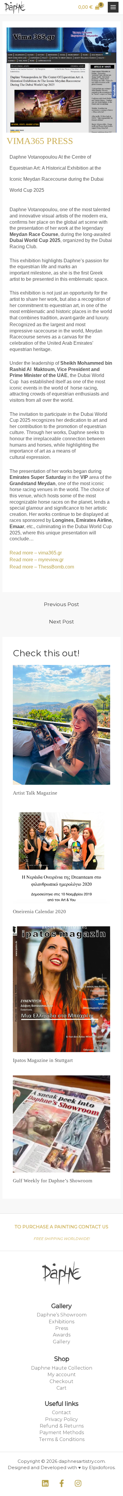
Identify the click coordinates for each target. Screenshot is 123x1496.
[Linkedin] (45, 1483)
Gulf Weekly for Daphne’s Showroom (52, 1181)
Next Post (61, 622)
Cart (61, 1388)
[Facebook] (61, 1483)
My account (61, 1374)
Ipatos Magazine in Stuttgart (43, 1060)
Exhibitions (61, 1322)
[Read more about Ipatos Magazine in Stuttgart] (61, 988)
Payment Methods (61, 1432)
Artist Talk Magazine (35, 793)
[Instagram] (78, 1483)
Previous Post (61, 604)
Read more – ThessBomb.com (42, 566)
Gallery (61, 1342)
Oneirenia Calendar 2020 (39, 911)
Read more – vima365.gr (36, 552)
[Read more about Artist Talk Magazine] (61, 724)
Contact (61, 1412)
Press (61, 1328)
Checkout (61, 1381)
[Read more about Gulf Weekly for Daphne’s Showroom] (61, 1123)
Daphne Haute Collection (61, 1368)
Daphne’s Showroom (62, 1315)
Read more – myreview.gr (37, 559)
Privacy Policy (61, 1419)
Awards (61, 1335)
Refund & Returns (62, 1426)
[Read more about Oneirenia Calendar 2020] (61, 855)
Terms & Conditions (61, 1439)
